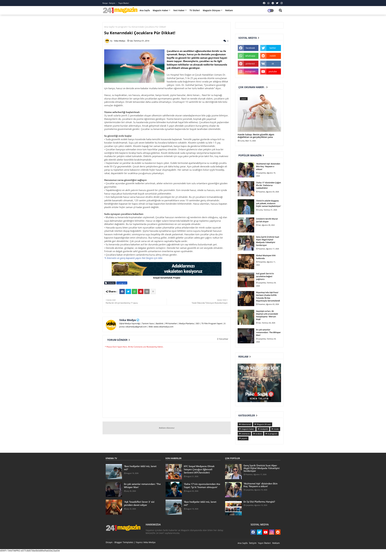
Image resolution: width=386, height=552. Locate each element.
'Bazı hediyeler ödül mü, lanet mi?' (140, 468)
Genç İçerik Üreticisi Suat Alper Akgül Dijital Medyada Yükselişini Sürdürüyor (267, 241)
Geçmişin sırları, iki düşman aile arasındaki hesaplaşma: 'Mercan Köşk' (267, 315)
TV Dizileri (195, 10)
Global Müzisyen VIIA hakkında (266, 256)
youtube (273, 71)
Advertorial (246, 424)
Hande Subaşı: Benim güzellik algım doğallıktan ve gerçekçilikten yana (256, 135)
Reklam (229, 10)
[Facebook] (122, 291)
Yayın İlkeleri (123, 3)
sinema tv (245, 433)
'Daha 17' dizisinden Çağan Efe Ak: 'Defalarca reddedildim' (268, 185)
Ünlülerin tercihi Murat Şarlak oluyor (267, 220)
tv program (121, 26)
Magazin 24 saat (264, 424)
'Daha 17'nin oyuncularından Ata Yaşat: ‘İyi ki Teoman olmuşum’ (202, 485)
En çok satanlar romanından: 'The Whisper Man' (268, 332)
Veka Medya (127, 320)
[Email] (147, 291)
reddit (273, 55)
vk (273, 63)
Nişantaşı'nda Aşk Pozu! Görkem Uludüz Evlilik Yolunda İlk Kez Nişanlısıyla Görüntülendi (268, 296)
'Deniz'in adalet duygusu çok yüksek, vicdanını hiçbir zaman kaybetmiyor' (268, 203)
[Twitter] (128, 291)
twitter (272, 47)
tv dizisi (259, 433)
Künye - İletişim (109, 3)
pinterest (250, 63)
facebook (250, 47)
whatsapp (250, 55)
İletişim (252, 543)
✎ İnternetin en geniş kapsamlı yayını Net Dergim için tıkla (133, 257)
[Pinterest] (140, 291)
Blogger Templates (123, 542)
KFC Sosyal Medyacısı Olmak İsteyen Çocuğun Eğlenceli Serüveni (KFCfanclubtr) (199, 469)
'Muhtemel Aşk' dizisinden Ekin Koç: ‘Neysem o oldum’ (268, 166)
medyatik (264, 429)
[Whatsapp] (134, 291)
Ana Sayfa (145, 10)
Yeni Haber (179, 10)
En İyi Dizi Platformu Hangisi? (259, 501)
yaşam (244, 438)
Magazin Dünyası (211, 10)
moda (276, 429)
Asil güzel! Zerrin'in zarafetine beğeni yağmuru (265, 276)
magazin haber (247, 429)
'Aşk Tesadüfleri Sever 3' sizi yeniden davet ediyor (139, 503)
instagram (250, 71)
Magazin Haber (160, 10)
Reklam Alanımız (166, 427)
